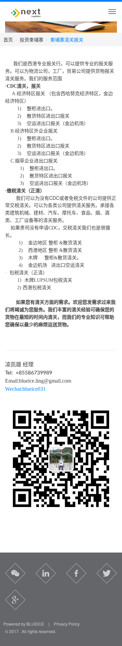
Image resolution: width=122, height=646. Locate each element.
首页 (8, 39)
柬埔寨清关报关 (66, 39)
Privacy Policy (67, 624)
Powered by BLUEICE (23, 624)
